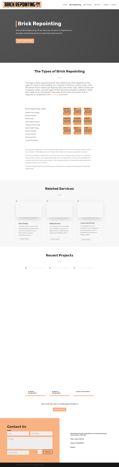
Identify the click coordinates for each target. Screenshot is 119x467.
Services (97, 5)
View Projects (59, 409)
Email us (72, 447)
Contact (113, 5)
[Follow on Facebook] (87, 422)
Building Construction (92, 38)
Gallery (106, 5)
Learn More (24, 238)
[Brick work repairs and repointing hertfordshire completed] (35, 268)
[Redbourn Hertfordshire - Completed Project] (59, 268)
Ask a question (25, 41)
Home (65, 5)
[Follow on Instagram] (92, 422)
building (54, 94)
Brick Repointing (75, 5)
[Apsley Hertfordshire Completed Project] (83, 268)
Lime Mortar (87, 5)
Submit (48, 452)
